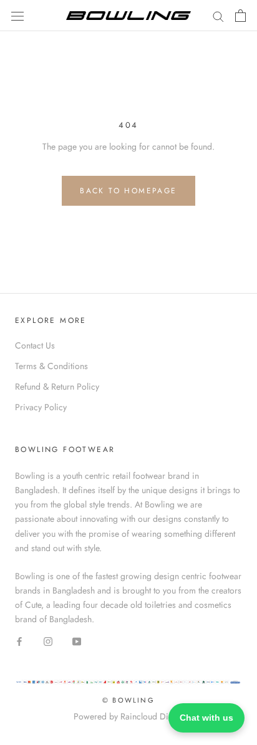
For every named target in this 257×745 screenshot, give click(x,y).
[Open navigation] (17, 16)
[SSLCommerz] (128, 685)
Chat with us (206, 718)
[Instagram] (48, 640)
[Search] (218, 15)
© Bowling (128, 700)
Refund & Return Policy (57, 386)
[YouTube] (76, 640)
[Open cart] (240, 15)
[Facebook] (19, 640)
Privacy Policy (41, 407)
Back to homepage (128, 190)
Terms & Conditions (51, 366)
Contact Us (35, 345)
